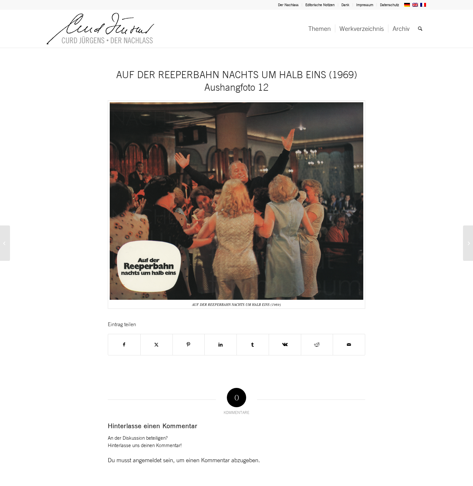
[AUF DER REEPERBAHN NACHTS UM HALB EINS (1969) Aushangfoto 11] (5, 243)
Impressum (364, 5)
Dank (345, 5)
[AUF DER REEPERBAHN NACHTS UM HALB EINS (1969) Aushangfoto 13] (468, 243)
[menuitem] (288, 4)
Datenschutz (389, 5)
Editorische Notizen (320, 5)
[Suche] (420, 29)
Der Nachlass (288, 5)
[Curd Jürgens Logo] (100, 29)
